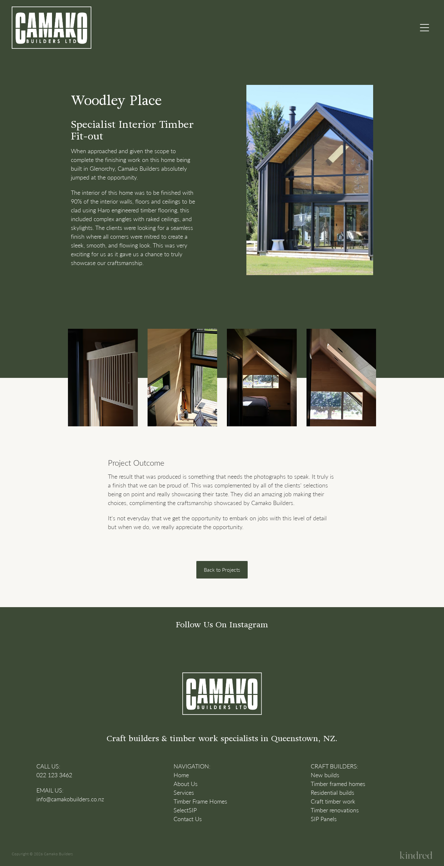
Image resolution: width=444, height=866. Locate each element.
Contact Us (188, 819)
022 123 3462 (54, 775)
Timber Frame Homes (200, 801)
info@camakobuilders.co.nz (70, 799)
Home (181, 775)
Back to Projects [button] (222, 569)
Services (184, 792)
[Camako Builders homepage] (169, 28)
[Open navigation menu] (424, 27)
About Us (186, 784)
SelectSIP (185, 810)
